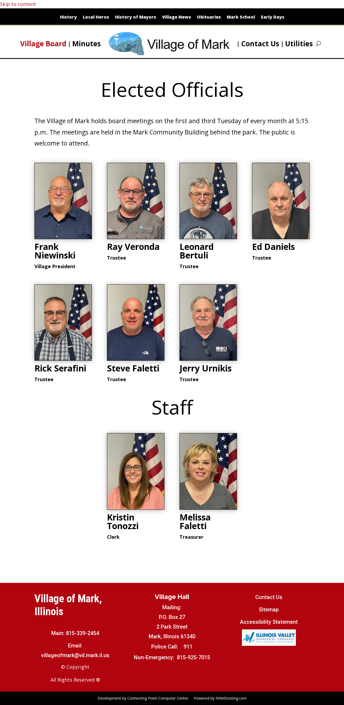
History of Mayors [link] (135, 17)
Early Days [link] (272, 17)
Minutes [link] (86, 43)
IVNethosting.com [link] (231, 698)
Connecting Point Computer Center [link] (157, 698)
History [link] (68, 17)
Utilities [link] (299, 43)
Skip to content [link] (18, 4)
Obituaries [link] (209, 17)
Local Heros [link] (96, 17)
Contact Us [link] (260, 43)
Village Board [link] (43, 43)
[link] (171, 43)
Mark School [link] (241, 17)
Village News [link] (176, 17)
